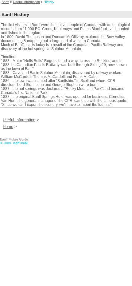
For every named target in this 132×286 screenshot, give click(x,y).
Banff (5, 2)
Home (8, 126)
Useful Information (26, 2)
